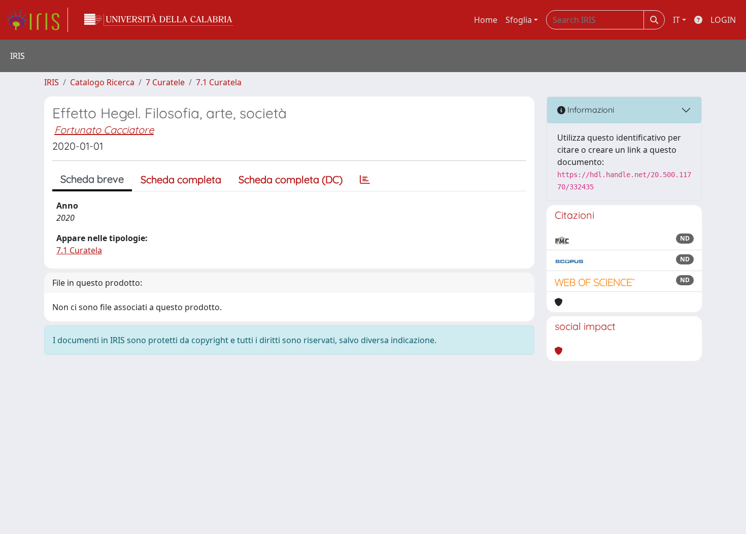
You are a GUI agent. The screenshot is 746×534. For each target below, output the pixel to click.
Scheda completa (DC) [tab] (291, 179)
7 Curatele (165, 82)
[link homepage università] (159, 20)
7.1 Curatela (219, 82)
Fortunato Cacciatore (104, 129)
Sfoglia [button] (518, 19)
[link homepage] (37, 20)
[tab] (365, 179)
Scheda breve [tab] (92, 179)
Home (485, 19)
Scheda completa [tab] (181, 179)
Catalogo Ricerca (102, 82)
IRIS (51, 82)
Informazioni (589, 110)
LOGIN (723, 19)
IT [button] (676, 19)
